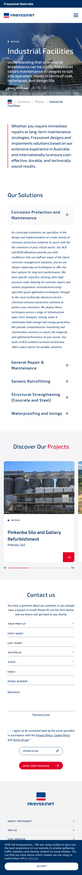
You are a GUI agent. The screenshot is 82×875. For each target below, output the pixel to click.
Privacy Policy (44, 735)
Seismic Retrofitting (30, 381)
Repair (39, 101)
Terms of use (21, 740)
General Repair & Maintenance (27, 365)
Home (10, 101)
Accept (42, 866)
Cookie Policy (62, 735)
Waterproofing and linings (36, 413)
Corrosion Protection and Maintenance (35, 215)
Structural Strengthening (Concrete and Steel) (35, 397)
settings (32, 858)
